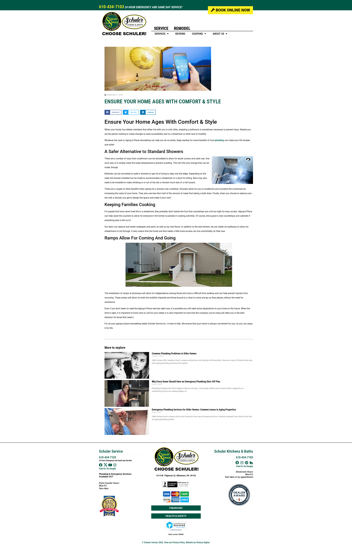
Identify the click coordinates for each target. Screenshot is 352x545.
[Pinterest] (246, 462)
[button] (113, 112)
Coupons (197, 33)
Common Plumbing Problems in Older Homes (174, 353)
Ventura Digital (203, 542)
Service (161, 28)
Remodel (182, 28)
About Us (218, 33)
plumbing (219, 140)
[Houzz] (251, 462)
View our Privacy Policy (174, 542)
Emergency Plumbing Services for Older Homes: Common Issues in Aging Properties (194, 409)
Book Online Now (232, 10)
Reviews (180, 33)
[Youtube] (110, 465)
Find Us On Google (107, 468)
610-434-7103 (111, 6)
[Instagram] (114, 465)
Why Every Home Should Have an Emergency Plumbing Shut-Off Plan (186, 381)
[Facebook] (100, 465)
